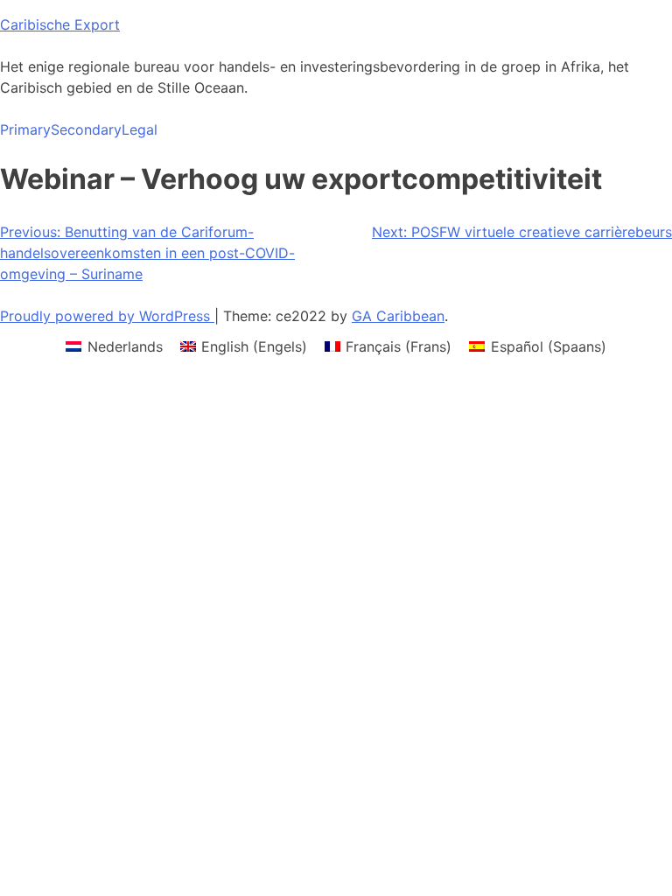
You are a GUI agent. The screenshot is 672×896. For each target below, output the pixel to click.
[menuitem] (114, 346)
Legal (140, 129)
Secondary (86, 129)
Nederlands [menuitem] (125, 346)
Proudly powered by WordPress (107, 316)
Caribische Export (60, 24)
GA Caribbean (398, 316)
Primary (25, 129)
